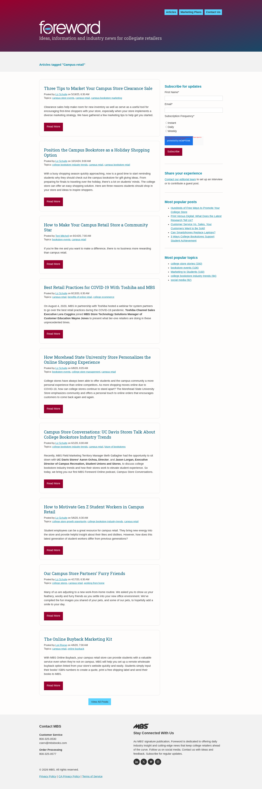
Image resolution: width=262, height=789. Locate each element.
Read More (53, 126)
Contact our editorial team (180, 179)
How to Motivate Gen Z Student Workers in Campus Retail (94, 509)
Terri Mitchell (62, 235)
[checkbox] (194, 127)
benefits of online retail (80, 297)
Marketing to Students (187, 271)
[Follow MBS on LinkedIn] (136, 762)
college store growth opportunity (69, 521)
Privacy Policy (47, 776)
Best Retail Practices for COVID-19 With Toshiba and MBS (99, 287)
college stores (59, 583)
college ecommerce (103, 297)
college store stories (186, 263)
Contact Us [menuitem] (213, 12)
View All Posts (99, 701)
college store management (86, 371)
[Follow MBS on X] (144, 762)
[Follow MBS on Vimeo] (151, 762)
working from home (94, 583)
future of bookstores (115, 446)
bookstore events (61, 239)
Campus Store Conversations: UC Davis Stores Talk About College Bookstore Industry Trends (99, 434)
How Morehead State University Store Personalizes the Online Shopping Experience (97, 359)
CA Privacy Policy (69, 776)
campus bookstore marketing (106, 98)
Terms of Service (92, 776)
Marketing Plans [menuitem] (191, 12)
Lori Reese (61, 645)
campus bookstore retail (117, 164)
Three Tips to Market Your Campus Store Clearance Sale (98, 88)
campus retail (83, 98)
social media (181, 280)
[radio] (194, 123)
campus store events (63, 98)
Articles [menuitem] (171, 12)
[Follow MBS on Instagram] (158, 762)
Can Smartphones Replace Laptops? (193, 232)
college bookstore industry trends (70, 164)
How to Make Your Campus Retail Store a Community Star (96, 227)
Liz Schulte (61, 94)
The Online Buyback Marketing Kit (78, 639)
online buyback (76, 648)
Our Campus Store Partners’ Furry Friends (84, 573)
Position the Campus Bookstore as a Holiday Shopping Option (97, 152)
